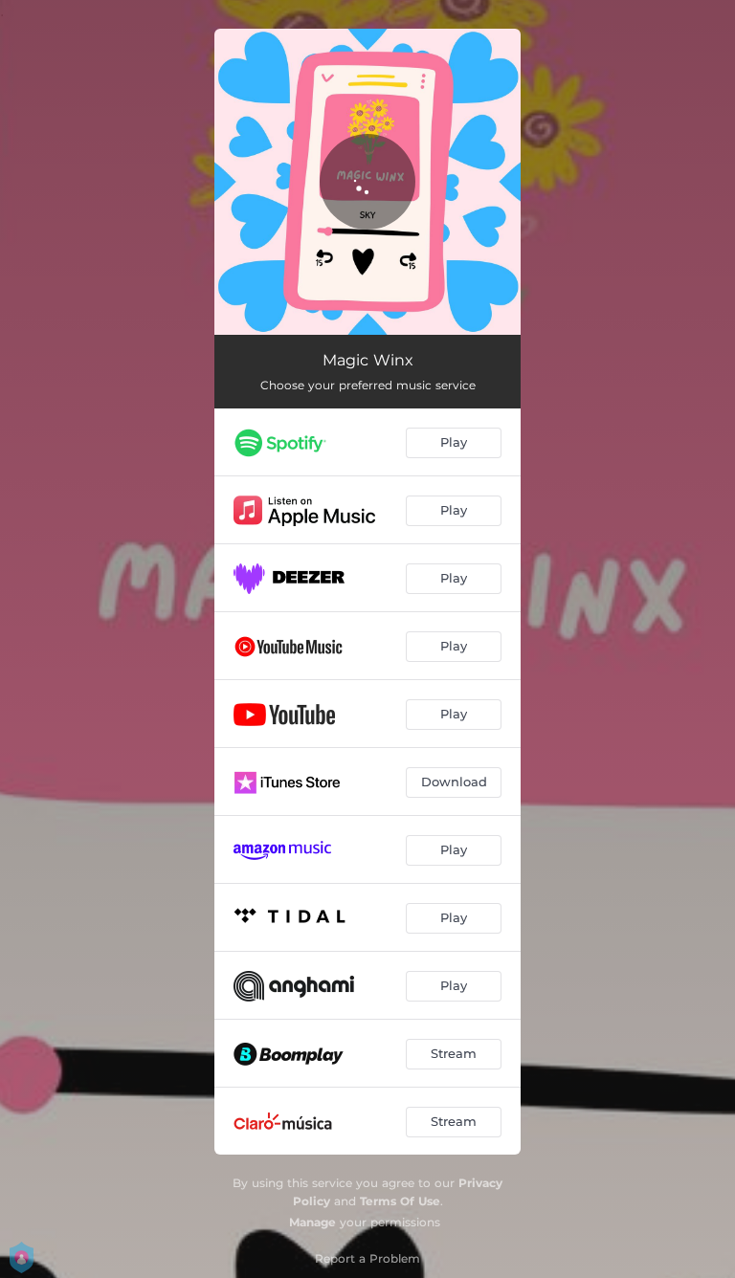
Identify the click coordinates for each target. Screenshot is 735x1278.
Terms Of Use (400, 1201)
